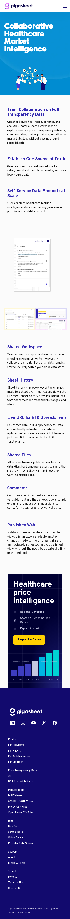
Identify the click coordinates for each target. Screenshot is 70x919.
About (11, 857)
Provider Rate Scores (20, 843)
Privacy (12, 877)
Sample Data (15, 832)
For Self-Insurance (19, 756)
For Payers (14, 751)
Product (12, 739)
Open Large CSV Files (21, 812)
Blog (10, 821)
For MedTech (15, 762)
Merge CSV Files (17, 807)
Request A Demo (29, 640)
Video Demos (16, 838)
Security (13, 871)
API (10, 776)
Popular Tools (16, 790)
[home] (19, 6)
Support (12, 852)
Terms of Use (16, 882)
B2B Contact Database (21, 782)
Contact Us (14, 888)
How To (12, 826)
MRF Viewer (15, 795)
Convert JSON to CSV (21, 801)
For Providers (16, 745)
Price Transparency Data (22, 770)
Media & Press (16, 863)
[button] (64, 6)
